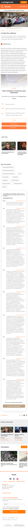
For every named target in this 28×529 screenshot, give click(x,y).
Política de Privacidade (13, 508)
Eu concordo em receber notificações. (11, 507)
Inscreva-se (14, 511)
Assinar (24, 2)
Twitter (26, 415)
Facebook (24, 415)
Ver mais (23, 447)
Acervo (6, 10)
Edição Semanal (20, 10)
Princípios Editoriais (11, 517)
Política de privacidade (6, 519)
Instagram (22, 415)
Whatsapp (19, 415)
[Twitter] (14, 479)
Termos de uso (14, 519)
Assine (17, 517)
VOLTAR (14, 120)
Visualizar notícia (6, 142)
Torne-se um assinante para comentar (13, 402)
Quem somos (4, 517)
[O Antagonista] (7, 2)
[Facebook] (10, 479)
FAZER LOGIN (14, 127)
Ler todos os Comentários (13, 406)
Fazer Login (22, 6)
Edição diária (11, 10)
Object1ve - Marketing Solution (19, 525)
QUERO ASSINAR (13, 124)
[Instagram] (17, 479)
